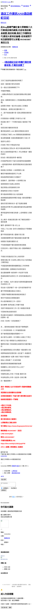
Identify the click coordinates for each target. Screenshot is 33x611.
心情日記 (14, 471)
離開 (10, 607)
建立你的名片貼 (4, 559)
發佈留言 (3, 490)
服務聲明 (19, 586)
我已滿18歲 (4, 607)
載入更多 (3, 479)
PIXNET (8, 584)
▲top (2, 476)
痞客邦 (14, 466)
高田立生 (3, 555)
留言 (17, 466)
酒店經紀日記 (16, 473)
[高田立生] (1, 557)
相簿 (5, 50)
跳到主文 (3, 22)
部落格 (6, 52)
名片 (5, 54)
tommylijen (4, 456)
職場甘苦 (15, 47)
